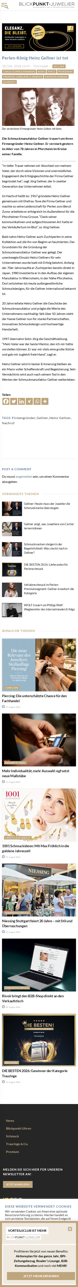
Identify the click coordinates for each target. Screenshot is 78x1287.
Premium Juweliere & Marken (22, 76)
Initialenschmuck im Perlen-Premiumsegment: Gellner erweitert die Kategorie (49, 589)
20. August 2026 (12, 932)
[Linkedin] (21, 401)
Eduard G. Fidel (15, 762)
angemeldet (24, 476)
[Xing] (29, 401)
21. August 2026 (12, 707)
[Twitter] (13, 401)
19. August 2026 (12, 1082)
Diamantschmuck (17, 912)
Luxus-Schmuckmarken (19, 71)
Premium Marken (56, 76)
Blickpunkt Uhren (18, 1128)
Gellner (59, 66)
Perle (51, 71)
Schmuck (9, 82)
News (41, 71)
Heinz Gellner (60, 418)
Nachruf (8, 423)
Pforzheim (65, 71)
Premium (12, 1152)
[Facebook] (5, 401)
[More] (44, 401)
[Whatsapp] (37, 401)
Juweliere (12, 687)
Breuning (11, 1062)
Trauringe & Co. (17, 1144)
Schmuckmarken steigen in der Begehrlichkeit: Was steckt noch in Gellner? (45, 548)
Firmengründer (23, 418)
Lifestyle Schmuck (17, 837)
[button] (70, 1229)
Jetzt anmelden (17, 1184)
